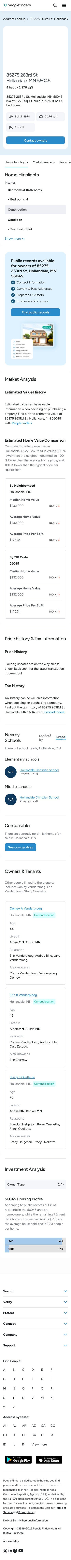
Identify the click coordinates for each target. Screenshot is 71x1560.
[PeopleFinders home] (17, 5)
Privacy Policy (26, 1512)
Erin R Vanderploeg (23, 995)
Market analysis (44, 162)
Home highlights (16, 162)
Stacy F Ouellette (22, 1077)
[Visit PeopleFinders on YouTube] (20, 1550)
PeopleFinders (22, 423)
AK (5, 1425)
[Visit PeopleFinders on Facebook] (15, 1550)
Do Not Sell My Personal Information (25, 1520)
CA (43, 1425)
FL (23, 1435)
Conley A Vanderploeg (26, 908)
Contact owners (35, 140)
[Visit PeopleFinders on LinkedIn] (10, 1550)
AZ (34, 1425)
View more (39, 1444)
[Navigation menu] (64, 5)
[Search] (55, 5)
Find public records (35, 312)
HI (42, 1435)
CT (5, 1435)
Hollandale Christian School (39, 770)
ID (4, 1444)
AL (14, 1425)
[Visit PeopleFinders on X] (5, 1550)
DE (15, 1435)
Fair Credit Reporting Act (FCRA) (28, 1498)
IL (14, 1444)
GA (34, 1435)
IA (51, 1435)
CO (52, 1425)
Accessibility (11, 1541)
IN (23, 1444)
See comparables (20, 847)
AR (24, 1425)
